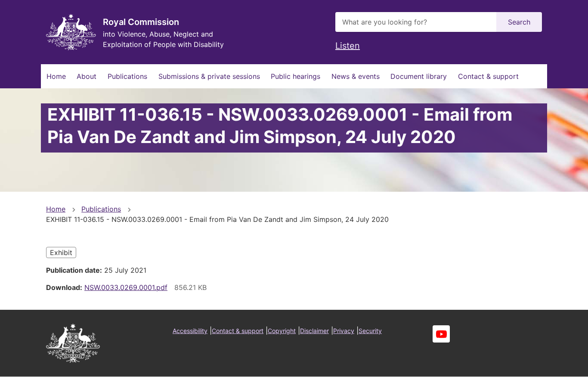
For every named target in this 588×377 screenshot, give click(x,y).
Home (56, 76)
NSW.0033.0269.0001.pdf (125, 287)
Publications (127, 76)
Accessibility (190, 330)
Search (519, 22)
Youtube (441, 334)
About (86, 76)
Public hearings (295, 76)
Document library (418, 76)
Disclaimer (314, 330)
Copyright (282, 330)
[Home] (71, 32)
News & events (355, 76)
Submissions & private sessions (209, 76)
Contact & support (488, 76)
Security (370, 330)
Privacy (343, 330)
